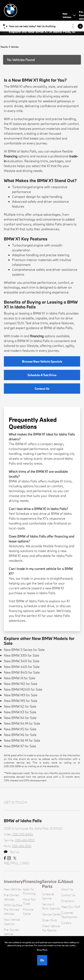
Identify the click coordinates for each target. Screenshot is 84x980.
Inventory (13, 881)
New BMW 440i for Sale (22, 666)
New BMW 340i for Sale (21, 661)
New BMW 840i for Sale (22, 672)
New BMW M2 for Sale (20, 683)
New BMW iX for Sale (19, 678)
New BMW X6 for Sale (20, 735)
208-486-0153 (24, 840)
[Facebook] (5, 858)
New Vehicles (12, 889)
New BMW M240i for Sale (23, 689)
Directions (67, 901)
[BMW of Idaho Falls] (32, 10)
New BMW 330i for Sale (21, 655)
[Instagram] (9, 858)
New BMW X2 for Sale (20, 706)
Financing (32, 881)
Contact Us (42, 388)
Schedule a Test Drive (42, 375)
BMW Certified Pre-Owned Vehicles (13, 909)
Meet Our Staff (70, 907)
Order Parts (49, 920)
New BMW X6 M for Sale (22, 740)
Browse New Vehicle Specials (42, 361)
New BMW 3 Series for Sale (24, 649)
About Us (67, 889)
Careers (66, 923)
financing (10, 156)
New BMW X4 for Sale (20, 718)
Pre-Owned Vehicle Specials (11, 934)
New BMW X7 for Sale (20, 746)
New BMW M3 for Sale (20, 695)
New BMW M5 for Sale (20, 700)
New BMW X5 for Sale (20, 729)
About (67, 881)
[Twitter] (14, 858)
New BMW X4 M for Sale (22, 723)
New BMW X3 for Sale (20, 712)
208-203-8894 (22, 834)
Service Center (51, 914)
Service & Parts (51, 884)
